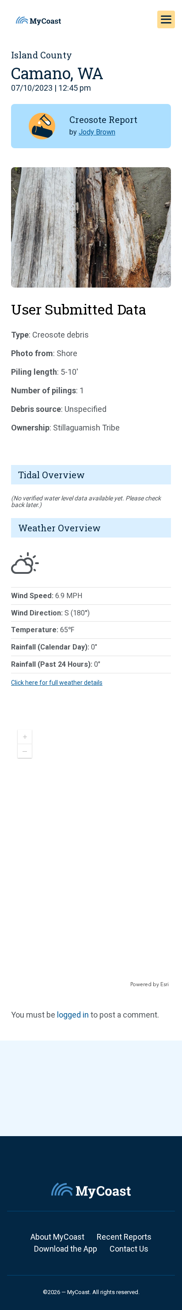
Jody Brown (97, 132)
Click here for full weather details (56, 682)
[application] (91, 855)
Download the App (65, 1248)
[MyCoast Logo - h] (38, 20)
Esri (164, 984)
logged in (73, 1014)
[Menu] (166, 19)
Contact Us (129, 1248)
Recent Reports (124, 1236)
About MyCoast (57, 1236)
